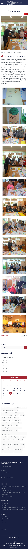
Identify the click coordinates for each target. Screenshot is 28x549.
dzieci (16, 410)
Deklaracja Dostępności (8, 542)
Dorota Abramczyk (7, 52)
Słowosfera (16, 442)
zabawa (4, 449)
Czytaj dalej (4, 335)
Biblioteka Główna (7, 357)
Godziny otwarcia (6, 420)
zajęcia (9, 449)
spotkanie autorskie (7, 442)
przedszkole (20, 439)
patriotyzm (23, 437)
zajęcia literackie (6, 452)
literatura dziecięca (16, 428)
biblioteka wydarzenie (7, 410)
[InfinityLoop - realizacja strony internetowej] (16, 537)
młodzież (4, 437)
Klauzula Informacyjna (17, 543)
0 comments (9, 53)
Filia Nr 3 (4, 365)
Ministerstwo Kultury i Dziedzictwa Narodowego (13, 507)
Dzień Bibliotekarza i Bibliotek (9, 412)
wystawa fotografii (19, 447)
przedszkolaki (11, 439)
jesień (12, 423)
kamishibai (18, 423)
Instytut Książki (6, 423)
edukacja (21, 412)
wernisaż (22, 444)
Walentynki (15, 444)
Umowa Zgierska (6, 444)
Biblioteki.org (4, 505)
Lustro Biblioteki (5, 503)
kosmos (16, 425)
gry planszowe (16, 420)
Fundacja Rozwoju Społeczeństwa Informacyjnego (13, 509)
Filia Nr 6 (4, 371)
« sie (3, 398)
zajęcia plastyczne (16, 452)
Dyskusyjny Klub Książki (7, 496)
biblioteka (12, 407)
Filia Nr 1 (4, 360)
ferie (3, 415)
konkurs (10, 425)
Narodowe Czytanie (13, 437)
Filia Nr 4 (4, 368)
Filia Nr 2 (4, 363)
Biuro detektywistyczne (15, 56)
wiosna (4, 447)
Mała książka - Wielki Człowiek (9, 430)
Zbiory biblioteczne (6, 490)
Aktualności (4, 516)
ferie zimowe (9, 415)
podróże (4, 439)
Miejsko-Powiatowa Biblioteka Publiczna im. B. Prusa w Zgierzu (13, 433)
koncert (4, 425)
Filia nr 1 (3, 53)
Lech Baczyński (6, 428)
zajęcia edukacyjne (17, 449)
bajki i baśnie (5, 407)
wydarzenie (10, 447)
